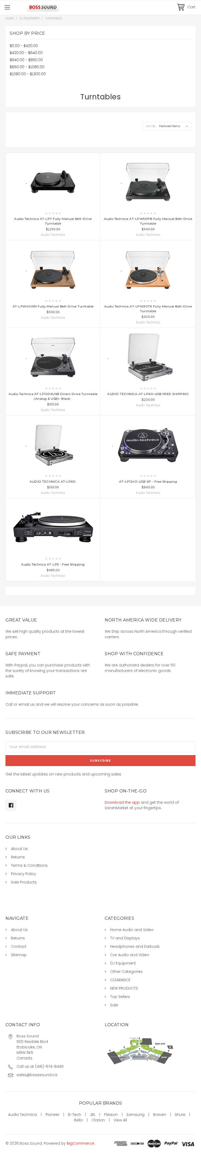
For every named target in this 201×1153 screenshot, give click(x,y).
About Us (19, 848)
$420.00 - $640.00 (26, 52)
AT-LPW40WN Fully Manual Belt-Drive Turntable (53, 306)
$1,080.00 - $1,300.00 (28, 74)
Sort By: (151, 126)
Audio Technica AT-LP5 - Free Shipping (53, 564)
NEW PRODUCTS (124, 988)
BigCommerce (80, 1143)
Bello (78, 1120)
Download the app (122, 802)
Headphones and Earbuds (135, 946)
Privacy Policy (23, 873)
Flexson (111, 1114)
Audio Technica (22, 1114)
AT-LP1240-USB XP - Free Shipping (148, 481)
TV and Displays (125, 938)
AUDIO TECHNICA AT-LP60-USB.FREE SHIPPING (148, 394)
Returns (18, 857)
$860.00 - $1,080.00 (27, 67)
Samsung (135, 1114)
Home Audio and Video (132, 929)
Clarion (98, 1120)
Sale (114, 1005)
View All (120, 1120)
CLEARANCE (120, 980)
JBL (93, 1114)
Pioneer (52, 1114)
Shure (180, 1114)
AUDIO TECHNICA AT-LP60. (53, 481)
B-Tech (74, 1114)
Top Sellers (120, 996)
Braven (159, 1114)
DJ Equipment (123, 963)
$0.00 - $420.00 (24, 45)
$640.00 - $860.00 (26, 59)
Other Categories (126, 971)
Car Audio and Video (129, 954)
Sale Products (24, 882)
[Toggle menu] (7, 7)
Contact (18, 946)
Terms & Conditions (29, 865)
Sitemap (19, 954)
